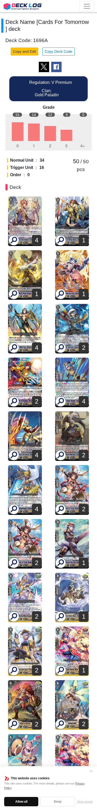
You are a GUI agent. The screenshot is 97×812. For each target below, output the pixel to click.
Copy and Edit (24, 51)
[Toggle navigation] (87, 6)
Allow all (21, 801)
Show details (85, 801)
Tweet (44, 67)
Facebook (56, 67)
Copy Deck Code (58, 51)
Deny (58, 801)
